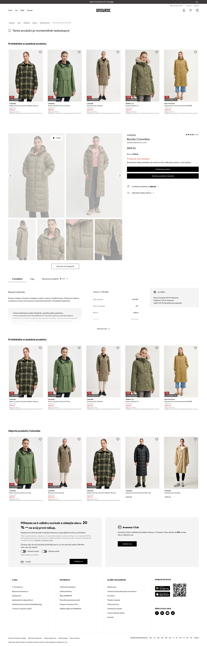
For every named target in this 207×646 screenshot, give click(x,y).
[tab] (54, 279)
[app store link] (162, 594)
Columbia (131, 135)
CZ (158, 638)
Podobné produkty (163, 169)
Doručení (110, 596)
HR (166, 638)
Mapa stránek (75, 638)
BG (151, 638)
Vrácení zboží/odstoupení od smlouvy (122, 591)
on (16, 10)
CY (155, 638)
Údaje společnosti (50, 638)
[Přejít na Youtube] (167, 613)
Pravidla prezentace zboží (70, 600)
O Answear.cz (17, 587)
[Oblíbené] (190, 10)
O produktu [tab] (17, 279)
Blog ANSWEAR (66, 596)
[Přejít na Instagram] (162, 613)
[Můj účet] (183, 10)
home (29, 10)
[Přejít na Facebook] (157, 613)
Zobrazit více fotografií (65, 266)
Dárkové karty (113, 604)
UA (191, 638)
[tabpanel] (103, 306)
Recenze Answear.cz (20, 591)
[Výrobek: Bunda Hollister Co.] (142, 76)
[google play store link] (162, 588)
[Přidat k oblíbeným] (40, 52)
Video (58, 138)
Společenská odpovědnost (22, 600)
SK (187, 638)
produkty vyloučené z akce (44, 540)
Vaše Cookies (63, 638)
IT (173, 638)
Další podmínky (66, 591)
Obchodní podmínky (68, 587)
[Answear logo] (103, 10)
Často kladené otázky (116, 613)
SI (184, 638)
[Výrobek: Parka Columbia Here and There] (65, 76)
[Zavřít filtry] (197, 2)
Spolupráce (16, 596)
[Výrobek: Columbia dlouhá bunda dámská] (103, 76)
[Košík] (197, 10)
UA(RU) (196, 638)
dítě (22, 10)
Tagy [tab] (32, 279)
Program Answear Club (69, 604)
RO (180, 638)
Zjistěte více (127, 544)
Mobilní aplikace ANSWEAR (70, 609)
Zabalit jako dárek (114, 609)
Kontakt (110, 617)
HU (170, 638)
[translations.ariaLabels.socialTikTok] (173, 613)
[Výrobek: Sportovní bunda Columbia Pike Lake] (142, 463)
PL (177, 638)
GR (162, 638)
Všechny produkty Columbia (163, 176)
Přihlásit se (78, 561)
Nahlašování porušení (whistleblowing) (27, 604)
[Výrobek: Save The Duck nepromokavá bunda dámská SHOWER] (181, 76)
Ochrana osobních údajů (22, 609)
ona (10, 10)
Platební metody (113, 600)
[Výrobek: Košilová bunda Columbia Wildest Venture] (26, 76)
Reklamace (111, 587)
